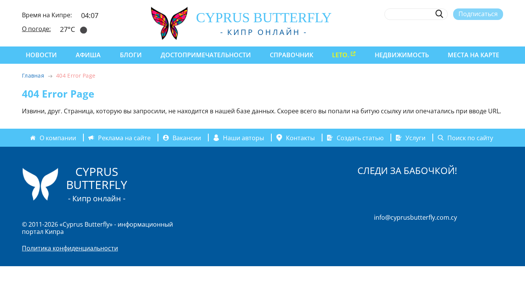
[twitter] (456, 32)
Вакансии (187, 137)
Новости (41, 55)
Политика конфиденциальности (70, 248)
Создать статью (360, 137)
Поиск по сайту (470, 137)
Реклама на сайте (124, 137)
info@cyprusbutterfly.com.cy (415, 217)
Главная (33, 75)
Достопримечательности (206, 55)
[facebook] (428, 32)
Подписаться (478, 14)
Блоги (131, 55)
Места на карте (473, 55)
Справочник (291, 55)
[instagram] (443, 32)
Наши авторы (243, 137)
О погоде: (36, 29)
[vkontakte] (485, 32)
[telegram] (471, 32)
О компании (58, 137)
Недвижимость (402, 55)
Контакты (300, 137)
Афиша (88, 55)
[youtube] (499, 32)
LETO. (340, 55)
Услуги (415, 137)
